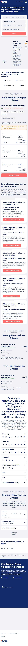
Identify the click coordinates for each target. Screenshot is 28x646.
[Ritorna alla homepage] (4, 2)
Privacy (3, 637)
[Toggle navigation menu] (26, 2)
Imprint (3, 634)
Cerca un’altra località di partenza (13, 108)
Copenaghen (5, 112)
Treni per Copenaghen (7, 548)
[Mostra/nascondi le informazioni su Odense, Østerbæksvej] (25, 528)
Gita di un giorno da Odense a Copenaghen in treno (14, 203)
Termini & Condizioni (14, 634)
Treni (8, 555)
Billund (4, 114)
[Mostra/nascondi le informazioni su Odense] (25, 514)
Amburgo (14, 112)
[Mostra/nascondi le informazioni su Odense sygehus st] (25, 522)
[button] (8, 25)
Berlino (21, 112)
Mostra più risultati (7, 118)
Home (3, 555)
